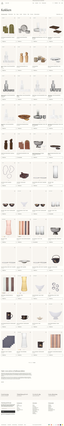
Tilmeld (3, 411)
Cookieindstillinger (14, 424)
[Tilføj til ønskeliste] (15, 18)
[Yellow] (3, 236)
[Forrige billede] (2, 26)
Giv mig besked (19, 157)
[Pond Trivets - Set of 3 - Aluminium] (8, 171)
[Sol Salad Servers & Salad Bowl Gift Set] (24, 113)
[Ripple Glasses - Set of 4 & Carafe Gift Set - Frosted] (8, 113)
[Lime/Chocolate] (18, 236)
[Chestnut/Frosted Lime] (49, 349)
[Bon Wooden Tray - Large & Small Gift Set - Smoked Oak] (55, 26)
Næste (34, 362)
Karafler (21, 14)
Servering (31, 14)
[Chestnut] (2, 349)
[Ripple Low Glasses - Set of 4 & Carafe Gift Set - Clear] (8, 55)
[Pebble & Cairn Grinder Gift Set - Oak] (24, 55)
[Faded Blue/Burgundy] (20, 236)
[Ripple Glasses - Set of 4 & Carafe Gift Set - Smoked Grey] (55, 84)
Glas (14, 14)
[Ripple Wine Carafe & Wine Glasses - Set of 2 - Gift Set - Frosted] (55, 113)
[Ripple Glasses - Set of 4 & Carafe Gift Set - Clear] (39, 84)
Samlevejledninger (35, 411)
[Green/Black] (19, 236)
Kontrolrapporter (50, 410)
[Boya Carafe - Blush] (8, 228)
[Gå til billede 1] (23, 208)
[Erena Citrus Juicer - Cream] (39, 312)
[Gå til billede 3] (40, 321)
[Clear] (2, 236)
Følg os (25, 424)
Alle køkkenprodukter (4, 14)
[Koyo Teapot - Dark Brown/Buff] (55, 256)
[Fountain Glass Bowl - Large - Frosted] (39, 284)
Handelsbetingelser (3, 424)
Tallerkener (24, 14)
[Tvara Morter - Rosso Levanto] (24, 171)
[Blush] (2, 236)
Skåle (28, 14)
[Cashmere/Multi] (17, 236)
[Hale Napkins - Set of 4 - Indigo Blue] (8, 341)
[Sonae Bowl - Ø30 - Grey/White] (24, 256)
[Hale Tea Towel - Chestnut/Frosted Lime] (8, 284)
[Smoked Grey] (4, 236)
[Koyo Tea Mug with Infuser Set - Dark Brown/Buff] (8, 312)
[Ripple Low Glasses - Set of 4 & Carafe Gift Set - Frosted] (24, 84)
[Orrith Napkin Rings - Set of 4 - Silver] (55, 284)
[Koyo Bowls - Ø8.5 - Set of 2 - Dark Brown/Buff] (39, 199)
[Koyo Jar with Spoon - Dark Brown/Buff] (39, 341)
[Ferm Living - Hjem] (2, 3)
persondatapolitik (8, 414)
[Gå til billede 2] (8, 208)
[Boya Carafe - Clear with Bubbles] (24, 341)
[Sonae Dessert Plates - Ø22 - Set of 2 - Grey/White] (39, 256)
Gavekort (18, 410)
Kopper (17, 14)
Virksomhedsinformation (51, 409)
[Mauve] (4, 236)
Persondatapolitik (20, 424)
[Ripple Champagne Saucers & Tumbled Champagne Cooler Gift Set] (39, 142)
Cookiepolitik (9, 424)
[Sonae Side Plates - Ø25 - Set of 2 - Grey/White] (39, 171)
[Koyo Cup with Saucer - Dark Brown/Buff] (24, 312)
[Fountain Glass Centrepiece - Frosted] (55, 312)
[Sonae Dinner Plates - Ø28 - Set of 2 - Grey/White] (8, 256)
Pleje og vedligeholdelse (36, 409)
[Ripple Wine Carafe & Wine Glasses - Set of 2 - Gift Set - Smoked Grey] (39, 113)
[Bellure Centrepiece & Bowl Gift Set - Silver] (55, 55)
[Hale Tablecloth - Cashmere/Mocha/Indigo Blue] (55, 341)
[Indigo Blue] (2, 349)
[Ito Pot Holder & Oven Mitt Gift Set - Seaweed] (8, 26)
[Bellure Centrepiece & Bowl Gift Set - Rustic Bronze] (55, 142)
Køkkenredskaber (36, 14)
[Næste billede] (15, 26)
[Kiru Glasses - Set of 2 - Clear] (55, 199)
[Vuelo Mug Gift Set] (39, 55)
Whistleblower (34, 413)
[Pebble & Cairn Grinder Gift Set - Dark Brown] (8, 142)
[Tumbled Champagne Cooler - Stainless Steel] (55, 228)
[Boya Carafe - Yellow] (24, 284)
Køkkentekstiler (10, 14)
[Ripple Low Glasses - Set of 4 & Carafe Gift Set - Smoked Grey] (8, 84)
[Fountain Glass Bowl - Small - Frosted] (24, 199)
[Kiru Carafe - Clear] (55, 171)
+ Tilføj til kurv (4, 41)
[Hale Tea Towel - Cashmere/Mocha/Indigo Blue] (24, 228)
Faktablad (34, 412)
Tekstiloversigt (34, 410)
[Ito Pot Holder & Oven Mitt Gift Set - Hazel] (24, 142)
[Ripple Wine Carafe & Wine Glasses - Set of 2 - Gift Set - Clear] (39, 26)
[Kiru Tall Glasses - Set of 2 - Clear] (39, 228)
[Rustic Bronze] (49, 293)
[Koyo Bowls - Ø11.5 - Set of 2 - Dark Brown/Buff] (8, 199)
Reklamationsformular (20, 409)
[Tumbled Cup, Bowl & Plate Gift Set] (24, 26)
